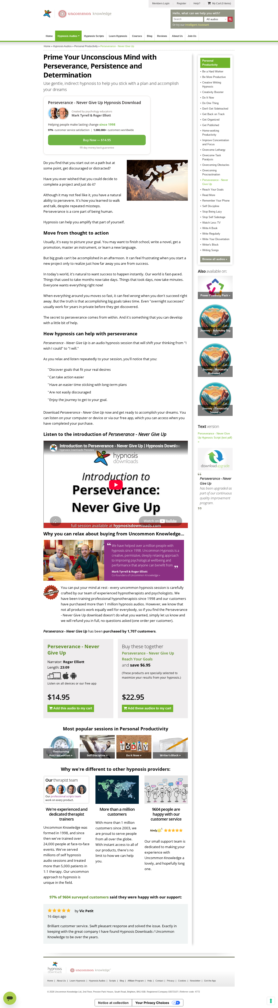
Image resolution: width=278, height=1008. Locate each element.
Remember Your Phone (216, 200)
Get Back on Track (213, 114)
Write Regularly (211, 233)
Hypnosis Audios (67, 36)
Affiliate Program (136, 980)
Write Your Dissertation (215, 239)
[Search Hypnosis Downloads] (230, 19)
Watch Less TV (211, 222)
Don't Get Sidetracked (215, 108)
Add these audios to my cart (149, 708)
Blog (149, 36)
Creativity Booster (212, 92)
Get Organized (210, 119)
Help (149, 980)
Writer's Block (210, 244)
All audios (212, 19)
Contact (159, 980)
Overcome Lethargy (213, 149)
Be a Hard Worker (212, 71)
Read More (208, 195)
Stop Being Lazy (212, 211)
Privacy (170, 980)
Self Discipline (210, 206)
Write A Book (210, 228)
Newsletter (195, 980)
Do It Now (208, 97)
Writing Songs (210, 250)
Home (49, 36)
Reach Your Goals (137, 659)
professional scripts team (66, 796)
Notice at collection (113, 1003)
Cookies (182, 980)
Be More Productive (214, 77)
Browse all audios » (214, 259)
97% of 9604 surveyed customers (79, 897)
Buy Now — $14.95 (97, 140)
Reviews (162, 36)
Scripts (112, 980)
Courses (137, 36)
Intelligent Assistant (197, 25)
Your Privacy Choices (152, 1003)
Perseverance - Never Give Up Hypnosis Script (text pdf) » (215, 437)
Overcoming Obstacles (215, 164)
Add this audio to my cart (72, 708)
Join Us (192, 36)
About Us (177, 36)
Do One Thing (210, 103)
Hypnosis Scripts (94, 36)
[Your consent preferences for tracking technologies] (271, 1001)
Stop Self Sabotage (213, 217)
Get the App (210, 980)
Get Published (210, 125)
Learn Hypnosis (118, 36)
